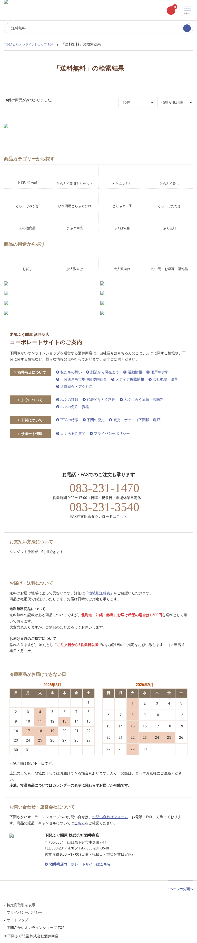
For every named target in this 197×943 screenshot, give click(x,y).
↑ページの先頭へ (180, 889)
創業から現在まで (104, 372)
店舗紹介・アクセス (76, 386)
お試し (27, 269)
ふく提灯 (169, 228)
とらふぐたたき (169, 206)
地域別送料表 (99, 593)
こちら (121, 516)
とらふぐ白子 (122, 206)
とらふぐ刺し (170, 184)
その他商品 (27, 228)
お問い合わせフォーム (110, 817)
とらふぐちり (122, 184)
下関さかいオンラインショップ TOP (36, 928)
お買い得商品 (27, 182)
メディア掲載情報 (129, 379)
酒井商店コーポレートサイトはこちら (80, 864)
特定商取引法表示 (21, 905)
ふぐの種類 (69, 399)
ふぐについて (32, 400)
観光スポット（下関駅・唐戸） (138, 420)
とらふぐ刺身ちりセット (74, 184)
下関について (32, 420)
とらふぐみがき (27, 206)
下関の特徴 (69, 420)
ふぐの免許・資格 (74, 407)
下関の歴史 (96, 420)
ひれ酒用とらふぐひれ (74, 206)
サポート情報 (32, 434)
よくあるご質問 (72, 433)
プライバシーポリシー (112, 433)
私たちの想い (71, 372)
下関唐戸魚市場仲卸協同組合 (83, 379)
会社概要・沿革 (165, 379)
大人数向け (122, 269)
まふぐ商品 (74, 228)
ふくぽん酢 (122, 228)
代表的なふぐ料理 (101, 399)
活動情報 (135, 372)
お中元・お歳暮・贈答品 (169, 269)
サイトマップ (17, 920)
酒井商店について (31, 372)
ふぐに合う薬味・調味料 (143, 399)
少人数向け (74, 269)
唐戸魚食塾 (160, 372)
